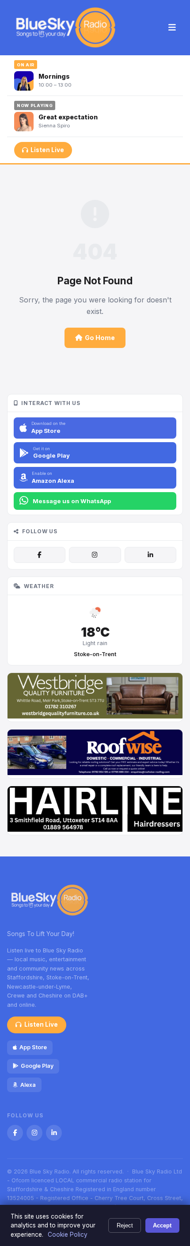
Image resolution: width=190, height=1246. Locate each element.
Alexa (28, 1085)
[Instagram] (95, 555)
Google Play (37, 1066)
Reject (125, 1225)
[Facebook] (39, 555)
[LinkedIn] (150, 555)
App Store (33, 1047)
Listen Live (47, 149)
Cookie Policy (67, 1234)
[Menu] (172, 27)
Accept (162, 1225)
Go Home (100, 337)
